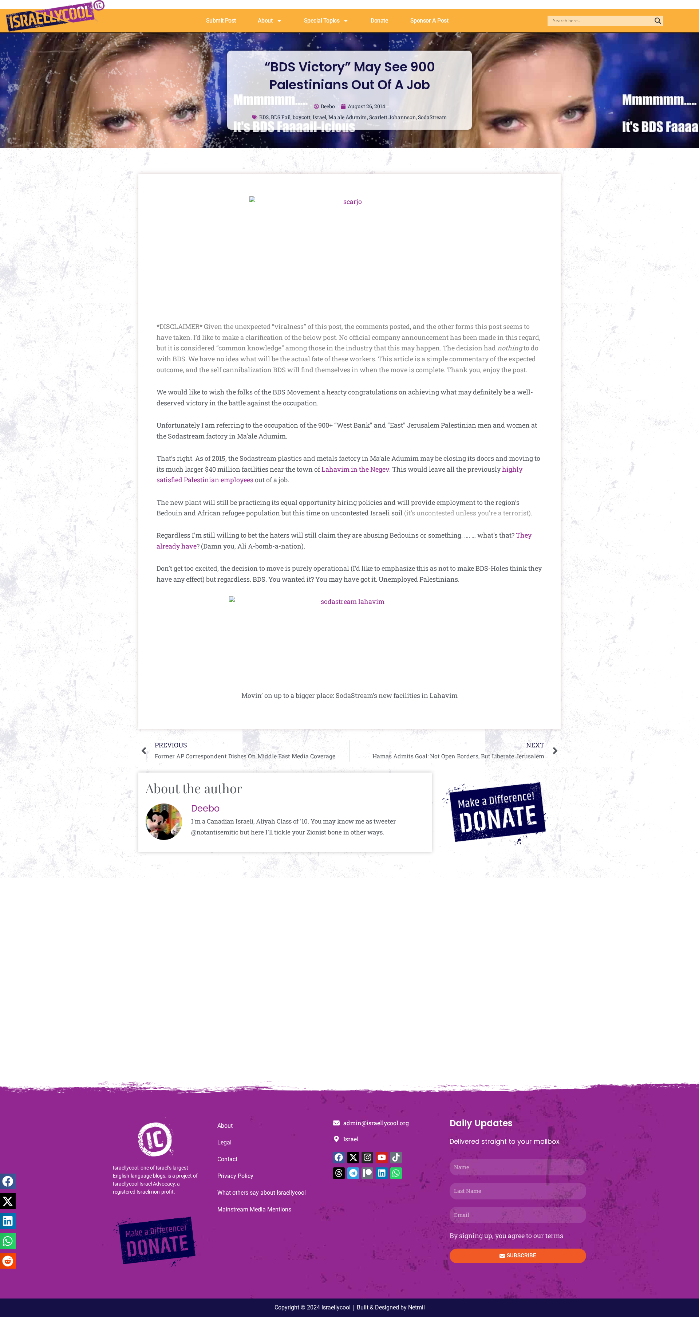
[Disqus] (349, 983)
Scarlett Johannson (392, 117)
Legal (224, 1142)
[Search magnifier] (658, 21)
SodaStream (432, 117)
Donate (379, 20)
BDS (264, 117)
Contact (227, 1159)
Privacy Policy (235, 1175)
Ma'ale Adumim (347, 117)
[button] (8, 1181)
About (265, 20)
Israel (319, 117)
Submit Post (221, 20)
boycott (302, 117)
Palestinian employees (219, 479)
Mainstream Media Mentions (254, 1209)
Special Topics (322, 20)
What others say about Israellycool (261, 1192)
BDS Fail (281, 117)
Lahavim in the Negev (355, 469)
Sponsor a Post (429, 20)
